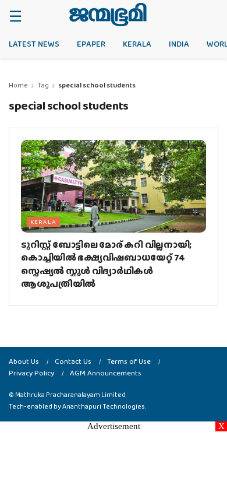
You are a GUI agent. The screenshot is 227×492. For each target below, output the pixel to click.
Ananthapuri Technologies (103, 406)
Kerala (137, 43)
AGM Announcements (105, 372)
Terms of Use (129, 361)
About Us (24, 361)
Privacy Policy (31, 372)
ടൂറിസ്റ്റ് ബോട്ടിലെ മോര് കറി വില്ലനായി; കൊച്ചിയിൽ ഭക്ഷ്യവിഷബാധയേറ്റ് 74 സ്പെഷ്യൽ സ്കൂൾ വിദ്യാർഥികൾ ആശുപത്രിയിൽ (106, 264)
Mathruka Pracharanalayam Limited (70, 394)
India (179, 43)
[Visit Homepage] (108, 14)
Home (18, 85)
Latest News (34, 43)
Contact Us (73, 361)
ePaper (91, 43)
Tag (43, 85)
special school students (97, 85)
